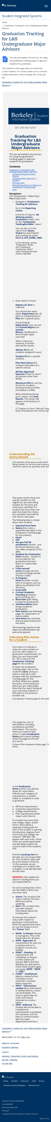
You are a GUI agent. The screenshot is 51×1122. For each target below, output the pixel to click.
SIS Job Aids (7, 1063)
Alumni (41, 1081)
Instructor (25, 1081)
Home (4, 22)
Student (14, 1081)
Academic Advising (10, 1047)
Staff (34, 1081)
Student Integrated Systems (22, 16)
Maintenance (33, 1085)
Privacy (5, 1111)
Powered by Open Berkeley (13, 1101)
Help (23, 1037)
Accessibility (7, 1104)
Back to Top (44, 1118)
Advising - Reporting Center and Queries (20, 1056)
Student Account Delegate (15, 1085)
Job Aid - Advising (9, 1059)
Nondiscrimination (9, 1107)
